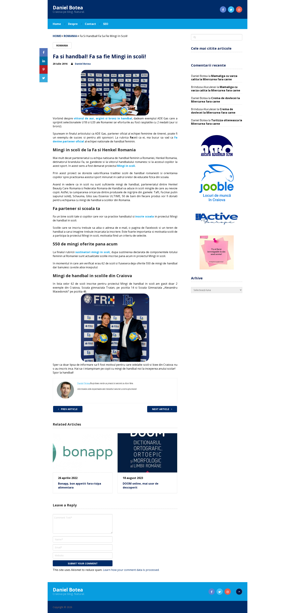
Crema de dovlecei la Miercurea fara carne (215, 99)
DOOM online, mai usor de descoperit (140, 485)
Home (57, 24)
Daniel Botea (68, 7)
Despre (73, 24)
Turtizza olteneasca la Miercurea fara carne (216, 122)
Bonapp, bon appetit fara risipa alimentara (79, 485)
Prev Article (69, 409)
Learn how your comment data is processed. (131, 570)
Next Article (161, 409)
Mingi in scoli (126, 166)
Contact (90, 24)
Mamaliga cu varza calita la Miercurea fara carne (214, 77)
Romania (70, 36)
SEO (105, 24)
